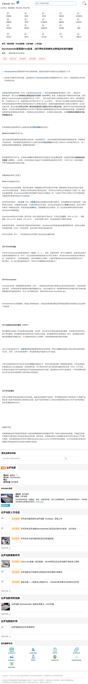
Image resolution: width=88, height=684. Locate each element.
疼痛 (33, 202)
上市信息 (38, 44)
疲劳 (64, 216)
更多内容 (4, 548)
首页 (3, 44)
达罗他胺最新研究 (10, 555)
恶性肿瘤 (36, 127)
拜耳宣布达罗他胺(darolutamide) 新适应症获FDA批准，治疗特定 (44, 529)
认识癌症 (4, 8)
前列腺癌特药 (76, 653)
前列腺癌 (23, 59)
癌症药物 (19, 8)
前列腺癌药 (79, 16)
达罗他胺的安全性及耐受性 (23, 627)
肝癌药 (44, 16)
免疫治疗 (8, 37)
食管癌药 (8, 28)
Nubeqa (5, 95)
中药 (61, 37)
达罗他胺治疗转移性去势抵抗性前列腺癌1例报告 (37, 572)
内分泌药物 (20, 44)
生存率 (21, 202)
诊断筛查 (54, 653)
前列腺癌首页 (11, 653)
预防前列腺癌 (11, 667)
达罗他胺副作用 (9, 621)
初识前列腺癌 (33, 653)
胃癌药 (26, 22)
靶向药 (26, 37)
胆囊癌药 (8, 22)
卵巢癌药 (61, 16)
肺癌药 (26, 16)
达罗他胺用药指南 (10, 598)
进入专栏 (5, 505)
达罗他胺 (29, 44)
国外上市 (13, 59)
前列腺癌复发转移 (76, 660)
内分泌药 (44, 37)
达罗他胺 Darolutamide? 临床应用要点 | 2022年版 (32, 604)
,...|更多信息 (38, 502)
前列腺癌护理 (54, 660)
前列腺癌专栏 (7, 643)
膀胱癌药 (79, 22)
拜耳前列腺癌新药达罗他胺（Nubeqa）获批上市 (37, 519)
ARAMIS (42, 59)
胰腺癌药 (61, 22)
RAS (65, 289)
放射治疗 (24, 349)
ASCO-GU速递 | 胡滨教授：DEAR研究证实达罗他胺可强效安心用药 (45, 561)
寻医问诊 (33, 660)
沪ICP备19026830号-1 (36, 675)
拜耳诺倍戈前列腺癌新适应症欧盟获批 (33, 539)
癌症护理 (26, 8)
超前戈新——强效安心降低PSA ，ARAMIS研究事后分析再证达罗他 (45, 582)
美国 (4, 59)
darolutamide (9, 71)
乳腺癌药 (8, 16)
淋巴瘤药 (61, 28)
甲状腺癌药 (44, 22)
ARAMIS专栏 (6, 488)
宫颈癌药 (26, 28)
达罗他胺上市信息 (10, 512)
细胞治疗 (79, 37)
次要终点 (33, 207)
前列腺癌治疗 (11, 660)
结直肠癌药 (44, 28)
